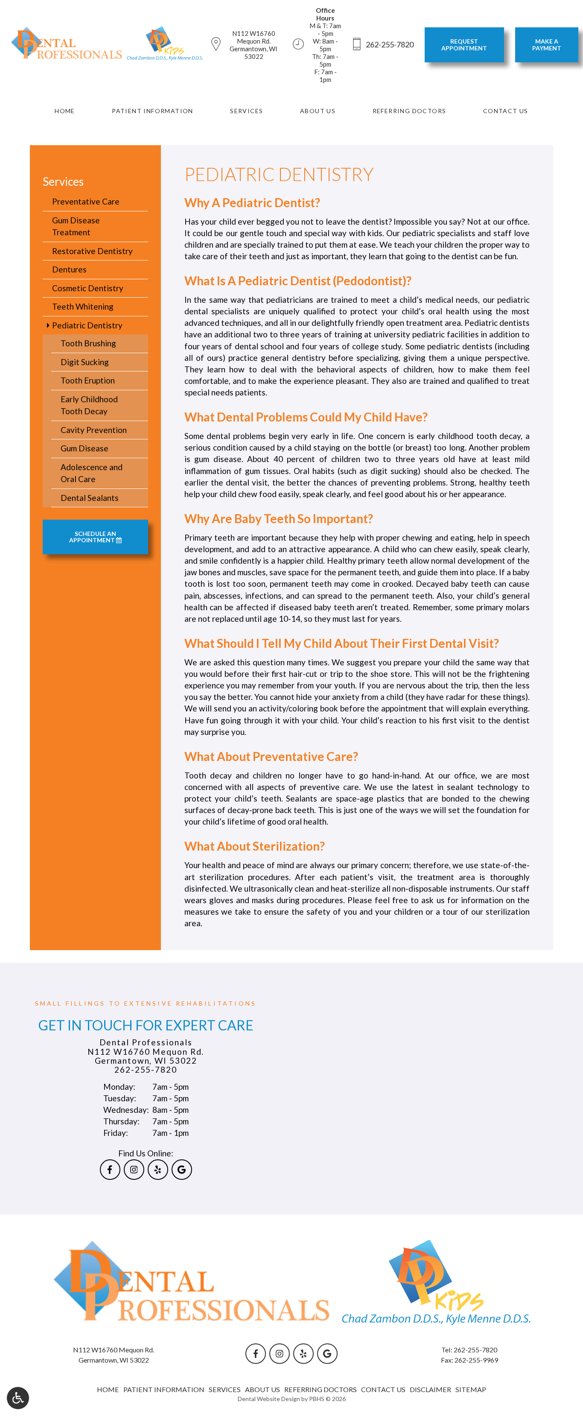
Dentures (69, 269)
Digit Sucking (85, 362)
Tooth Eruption (88, 380)
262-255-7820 (145, 1069)
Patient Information (152, 111)
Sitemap (470, 1389)
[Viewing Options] (17, 1398)
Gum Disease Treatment (76, 226)
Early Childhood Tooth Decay (89, 405)
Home (65, 111)
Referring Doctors (409, 111)
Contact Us (505, 111)
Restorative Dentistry (92, 251)
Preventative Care (86, 201)
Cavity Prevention (94, 430)
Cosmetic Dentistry (87, 288)
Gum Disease (84, 448)
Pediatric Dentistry (87, 325)
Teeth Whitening (83, 306)
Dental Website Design (269, 1398)
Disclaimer (430, 1389)
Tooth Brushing (88, 343)
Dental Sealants (90, 498)
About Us (317, 111)
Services (246, 111)
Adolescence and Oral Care (91, 473)
